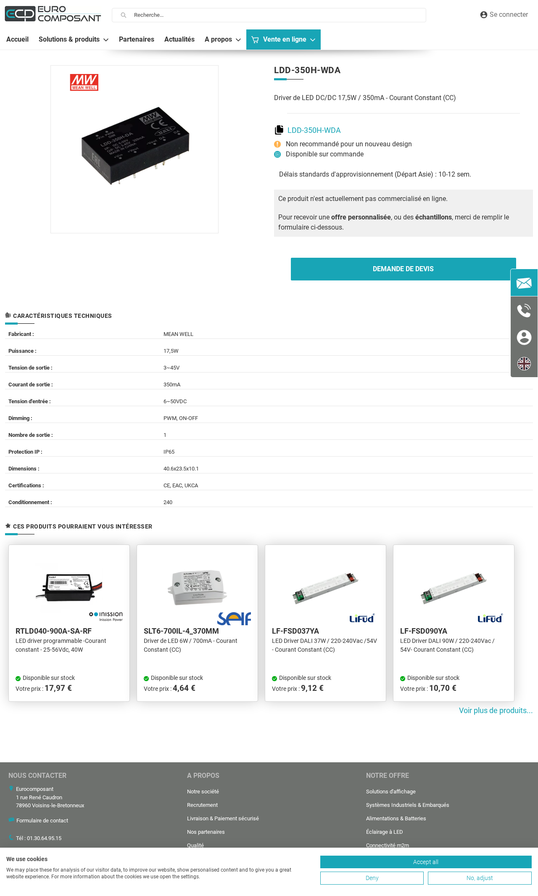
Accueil (17, 39)
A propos (218, 39)
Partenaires (136, 39)
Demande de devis (403, 269)
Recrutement (202, 805)
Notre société (203, 791)
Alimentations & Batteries (396, 818)
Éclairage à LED (384, 832)
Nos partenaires (206, 832)
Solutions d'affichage (391, 791)
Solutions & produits (69, 39)
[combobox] (280, 15)
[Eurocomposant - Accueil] (53, 13)
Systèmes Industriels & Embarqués (407, 805)
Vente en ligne (284, 39)
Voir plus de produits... (496, 710)
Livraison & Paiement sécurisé (223, 818)
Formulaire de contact (42, 820)
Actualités (179, 39)
